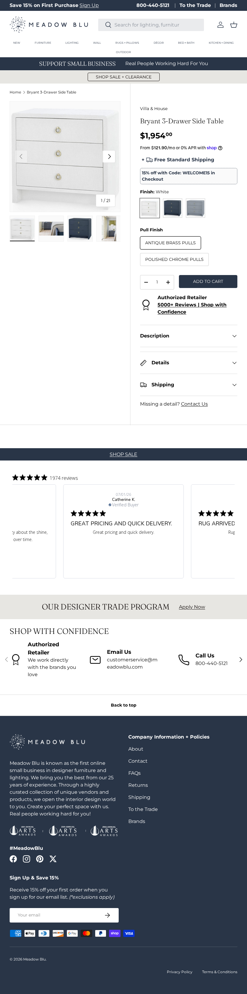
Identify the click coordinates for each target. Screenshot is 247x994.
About (135, 749)
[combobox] (151, 25)
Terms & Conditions (219, 972)
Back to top (123, 705)
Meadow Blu (34, 959)
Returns (138, 785)
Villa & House (153, 108)
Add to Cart (208, 281)
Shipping (139, 797)
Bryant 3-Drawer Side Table (51, 92)
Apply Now (192, 607)
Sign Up (89, 5)
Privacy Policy (179, 972)
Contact (138, 761)
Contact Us (194, 404)
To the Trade (195, 5)
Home (15, 92)
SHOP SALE (123, 454)
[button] (233, 24)
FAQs (134, 773)
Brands (228, 5)
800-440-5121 (153, 5)
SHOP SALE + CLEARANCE (124, 77)
